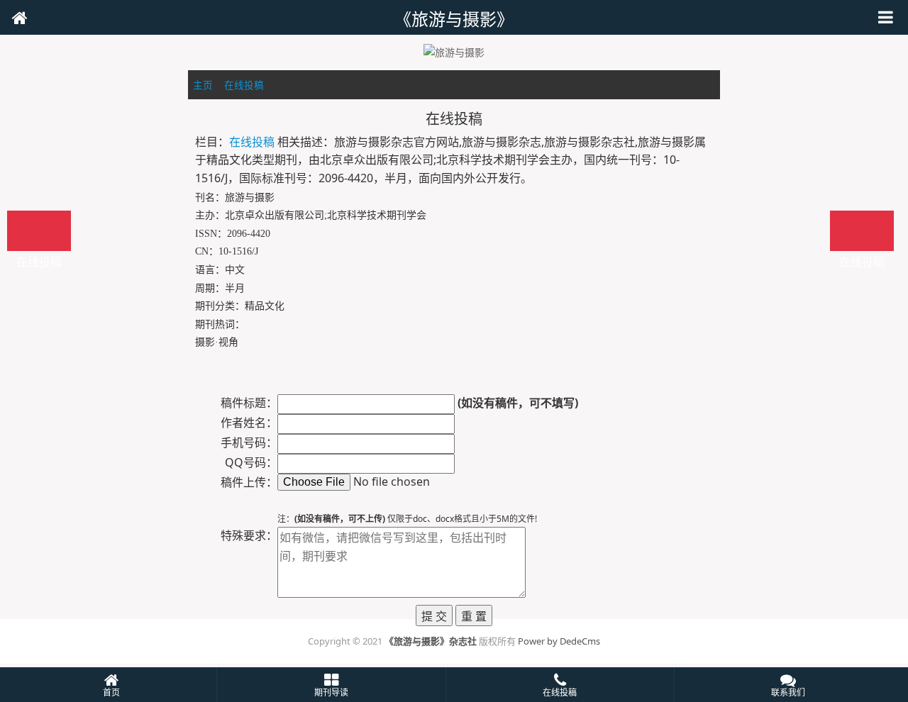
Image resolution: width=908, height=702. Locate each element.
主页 (203, 84)
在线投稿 (244, 84)
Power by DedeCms (559, 641)
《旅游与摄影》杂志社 (430, 641)
